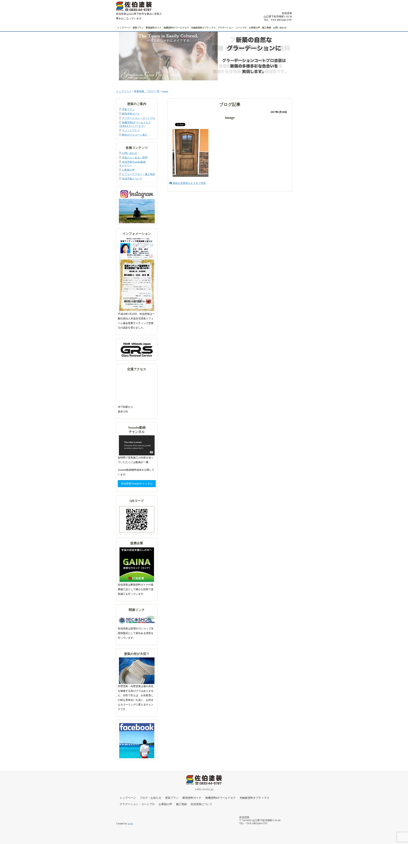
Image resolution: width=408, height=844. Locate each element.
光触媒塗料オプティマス (203, 27)
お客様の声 (254, 27)
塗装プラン (138, 27)
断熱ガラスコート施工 (134, 134)
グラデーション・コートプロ (232, 27)
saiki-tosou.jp (204, 789)
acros (130, 823)
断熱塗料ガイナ (153, 27)
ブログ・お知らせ (150, 797)
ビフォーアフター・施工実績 (138, 174)
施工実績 (266, 27)
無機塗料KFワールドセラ (176, 27)
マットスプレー (131, 130)
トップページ (124, 27)
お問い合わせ (279, 27)
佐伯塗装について (132, 178)
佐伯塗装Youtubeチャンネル (137, 483)
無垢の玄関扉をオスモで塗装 (189, 183)
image (165, 91)
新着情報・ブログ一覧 (147, 91)
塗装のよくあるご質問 (134, 157)
